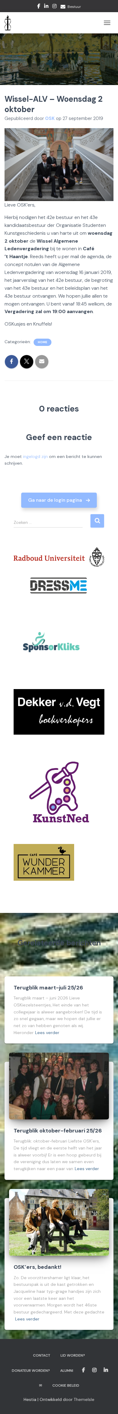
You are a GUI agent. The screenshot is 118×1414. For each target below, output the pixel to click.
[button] (59, 500)
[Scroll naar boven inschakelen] (106, 1401)
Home (42, 342)
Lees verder (47, 1032)
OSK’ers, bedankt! (37, 1267)
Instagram (54, 7)
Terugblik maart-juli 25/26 (48, 987)
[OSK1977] (10, 22)
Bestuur (74, 6)
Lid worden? (73, 1355)
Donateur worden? (31, 1370)
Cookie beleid (65, 1385)
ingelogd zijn (35, 456)
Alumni (66, 1370)
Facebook (38, 7)
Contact (41, 1355)
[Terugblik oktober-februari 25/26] (59, 1085)
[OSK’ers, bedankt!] (59, 1222)
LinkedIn (46, 7)
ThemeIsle (84, 1399)
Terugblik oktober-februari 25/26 (58, 1130)
